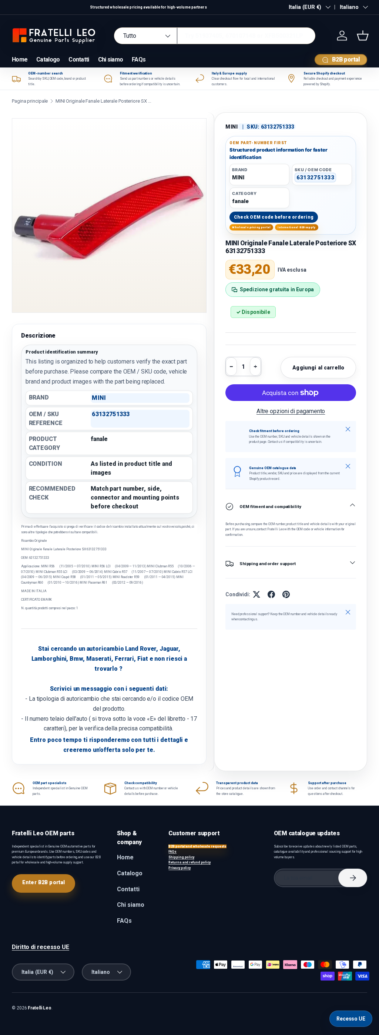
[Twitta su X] (256, 594)
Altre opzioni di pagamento (290, 411)
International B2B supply (296, 227)
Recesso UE (350, 1019)
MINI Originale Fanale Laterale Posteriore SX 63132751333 (104, 101)
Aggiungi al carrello (318, 368)
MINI (231, 127)
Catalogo (48, 59)
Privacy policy (179, 868)
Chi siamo (110, 59)
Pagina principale (30, 101)
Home (19, 59)
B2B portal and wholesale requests (197, 846)
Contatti (78, 59)
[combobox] (214, 36)
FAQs (138, 59)
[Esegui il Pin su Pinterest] (286, 594)
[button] (363, 35)
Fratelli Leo (39, 1008)
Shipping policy (181, 857)
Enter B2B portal (43, 882)
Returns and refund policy (189, 862)
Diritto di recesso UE (40, 947)
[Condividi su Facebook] (271, 594)
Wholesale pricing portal (251, 227)
